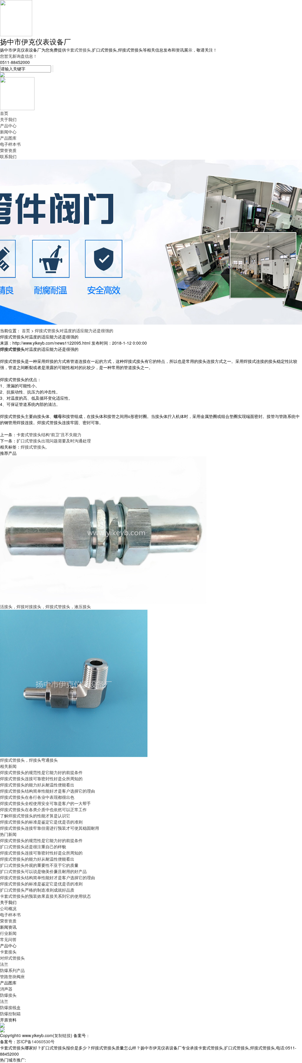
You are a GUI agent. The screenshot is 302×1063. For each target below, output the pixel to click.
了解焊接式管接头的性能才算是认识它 (35, 816)
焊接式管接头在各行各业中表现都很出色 (37, 797)
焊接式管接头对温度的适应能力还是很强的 (74, 330)
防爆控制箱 (10, 1013)
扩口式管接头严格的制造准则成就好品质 (37, 890)
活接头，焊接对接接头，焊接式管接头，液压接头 (45, 606)
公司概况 (8, 908)
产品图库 (8, 138)
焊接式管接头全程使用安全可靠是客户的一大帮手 (45, 803)
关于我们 (8, 119)
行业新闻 (8, 933)
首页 (4, 113)
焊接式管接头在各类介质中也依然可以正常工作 (43, 809)
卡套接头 (8, 952)
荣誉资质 (8, 150)
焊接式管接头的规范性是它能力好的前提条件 (41, 772)
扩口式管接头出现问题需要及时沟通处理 (54, 441)
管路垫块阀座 (12, 976)
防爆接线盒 (10, 1007)
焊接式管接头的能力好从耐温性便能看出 (37, 785)
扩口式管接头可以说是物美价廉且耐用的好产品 (43, 871)
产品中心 (8, 125)
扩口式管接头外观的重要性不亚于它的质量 (39, 865)
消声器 (6, 989)
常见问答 (8, 939)
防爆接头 (8, 995)
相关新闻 (8, 766)
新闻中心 (8, 132)
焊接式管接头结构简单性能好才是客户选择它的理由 (47, 791)
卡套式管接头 (78, 50)
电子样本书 (10, 144)
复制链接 (62, 1035)
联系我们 (8, 156)
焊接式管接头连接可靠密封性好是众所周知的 (41, 778)
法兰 (4, 964)
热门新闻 (8, 834)
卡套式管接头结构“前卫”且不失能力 (49, 434)
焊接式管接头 (33, 447)
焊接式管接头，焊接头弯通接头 (29, 760)
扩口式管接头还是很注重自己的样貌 (33, 846)
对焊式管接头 (12, 958)
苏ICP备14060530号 (36, 1041)
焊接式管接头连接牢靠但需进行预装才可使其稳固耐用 (49, 828)
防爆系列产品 (12, 970)
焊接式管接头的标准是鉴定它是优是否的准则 (41, 822)
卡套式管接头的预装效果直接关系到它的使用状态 (45, 896)
